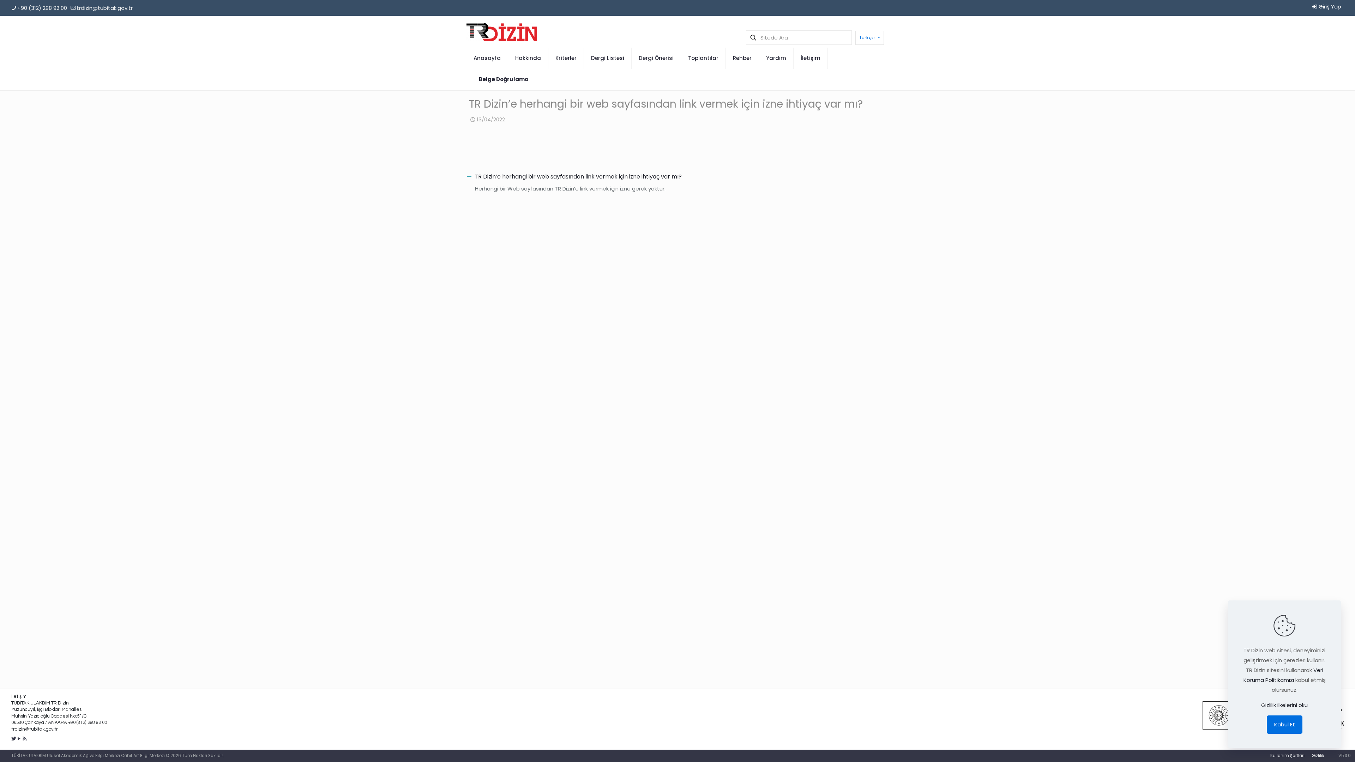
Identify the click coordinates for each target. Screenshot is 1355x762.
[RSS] (24, 738)
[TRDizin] (501, 32)
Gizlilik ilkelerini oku (1284, 705)
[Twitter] (14, 738)
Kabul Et (1284, 724)
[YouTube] (19, 738)
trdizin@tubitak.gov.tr (105, 8)
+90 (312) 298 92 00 (42, 8)
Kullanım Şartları (1287, 755)
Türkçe (867, 37)
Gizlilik (1318, 755)
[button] (677, 177)
